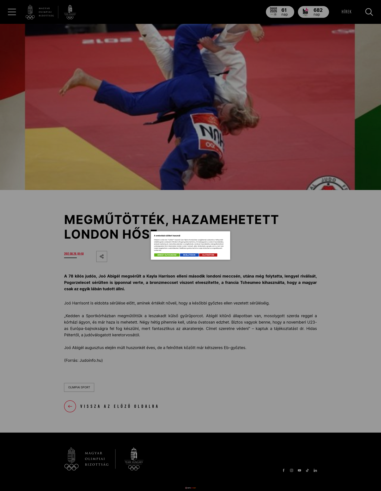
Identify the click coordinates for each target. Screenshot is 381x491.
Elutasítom (208, 255)
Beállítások (189, 255)
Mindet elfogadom (166, 255)
